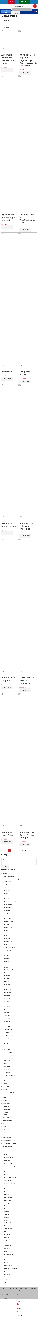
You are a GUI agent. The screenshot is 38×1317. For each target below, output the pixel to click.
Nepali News (6, 11)
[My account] (35, 6)
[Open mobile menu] (2, 6)
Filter (5, 866)
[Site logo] (19, 6)
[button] (7, 70)
